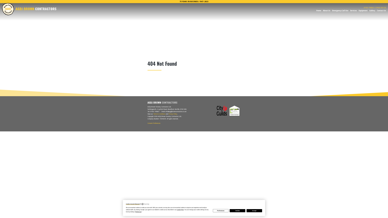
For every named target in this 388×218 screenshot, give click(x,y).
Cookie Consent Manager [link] (133, 204)
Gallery (372, 11)
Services (353, 11)
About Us (326, 11)
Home (318, 11)
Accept (254, 210)
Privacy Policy (173, 114)
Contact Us (381, 11)
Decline (237, 210)
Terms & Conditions (159, 114)
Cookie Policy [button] (180, 209)
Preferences (220, 210)
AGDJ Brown (36, 9)
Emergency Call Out (340, 11)
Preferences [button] (138, 212)
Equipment (363, 11)
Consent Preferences (154, 123)
